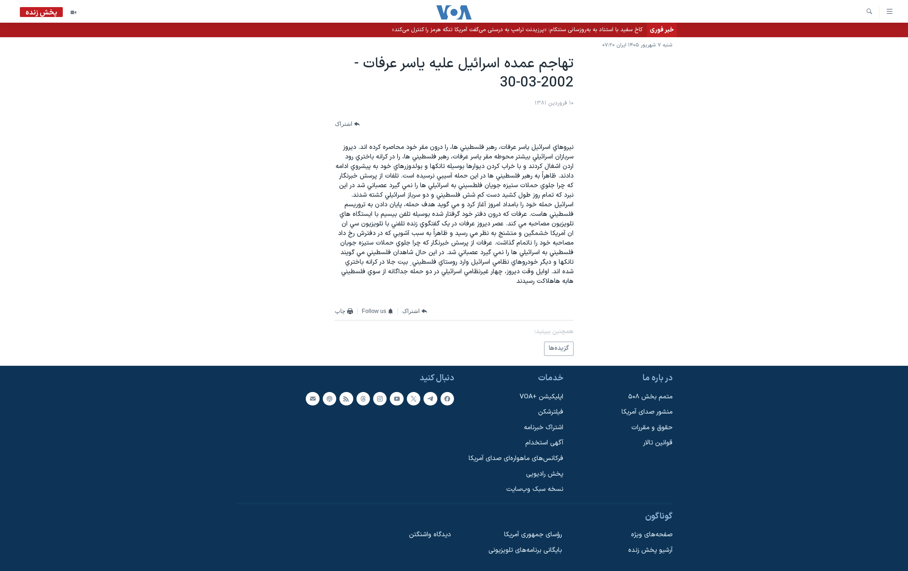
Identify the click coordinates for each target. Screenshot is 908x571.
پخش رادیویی (544, 474)
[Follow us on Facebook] (447, 398)
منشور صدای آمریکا (646, 412)
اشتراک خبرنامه (543, 427)
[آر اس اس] (346, 398)
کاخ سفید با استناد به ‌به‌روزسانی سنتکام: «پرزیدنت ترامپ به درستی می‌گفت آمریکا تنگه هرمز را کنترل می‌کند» (517, 30)
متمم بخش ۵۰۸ (650, 397)
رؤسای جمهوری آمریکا (533, 534)
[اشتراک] (312, 398)
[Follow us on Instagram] (380, 398)
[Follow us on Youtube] (396, 398)
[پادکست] (329, 398)
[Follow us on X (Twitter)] (413, 398)
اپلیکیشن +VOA (541, 397)
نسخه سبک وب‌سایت (534, 489)
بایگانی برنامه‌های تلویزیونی (525, 550)
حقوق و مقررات (651, 427)
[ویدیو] (73, 12)
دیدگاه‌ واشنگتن (430, 534)
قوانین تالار (657, 443)
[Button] (347, 124)
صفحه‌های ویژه (651, 534)
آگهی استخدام (544, 443)
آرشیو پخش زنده (650, 550)
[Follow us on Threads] (363, 398)
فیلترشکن (550, 412)
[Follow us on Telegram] (430, 398)
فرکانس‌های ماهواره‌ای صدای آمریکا (516, 458)
